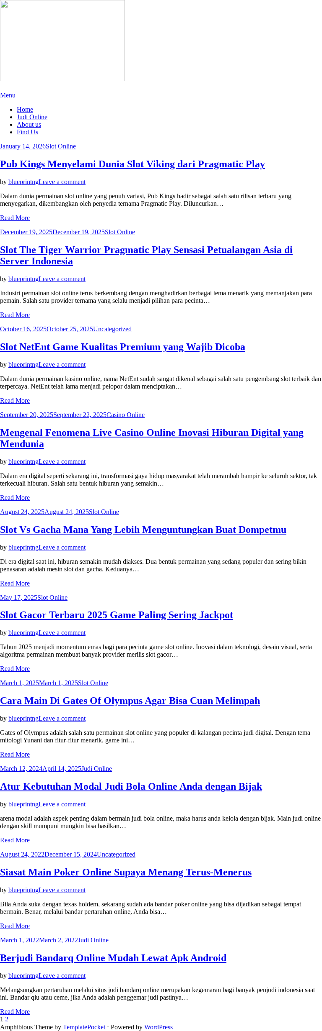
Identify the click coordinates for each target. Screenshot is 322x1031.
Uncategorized (112, 329)
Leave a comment (62, 181)
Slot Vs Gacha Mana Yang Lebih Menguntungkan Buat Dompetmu (143, 529)
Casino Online (125, 414)
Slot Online (61, 146)
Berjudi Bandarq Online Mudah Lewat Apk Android (113, 957)
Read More (15, 217)
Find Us (27, 132)
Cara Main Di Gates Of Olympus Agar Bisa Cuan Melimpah (130, 700)
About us (29, 124)
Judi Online (32, 116)
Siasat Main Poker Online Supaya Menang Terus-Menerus (126, 872)
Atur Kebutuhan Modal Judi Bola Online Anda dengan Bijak (131, 786)
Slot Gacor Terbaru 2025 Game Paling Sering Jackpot (116, 614)
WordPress (158, 1027)
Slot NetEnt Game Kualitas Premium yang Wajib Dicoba (122, 346)
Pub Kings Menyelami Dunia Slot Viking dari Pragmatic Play (132, 164)
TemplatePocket (84, 1027)
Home (25, 109)
